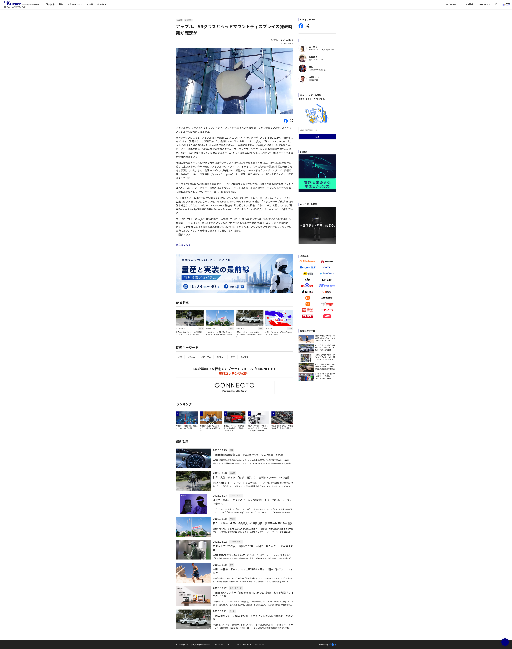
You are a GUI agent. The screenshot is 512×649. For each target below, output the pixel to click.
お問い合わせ (259, 645)
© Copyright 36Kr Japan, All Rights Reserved (192, 645)
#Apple (191, 357)
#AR (180, 357)
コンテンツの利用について (222, 645)
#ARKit (244, 357)
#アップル (206, 357)
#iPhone (221, 357)
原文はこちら (183, 244)
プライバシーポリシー (243, 645)
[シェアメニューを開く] (505, 642)
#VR (233, 357)
